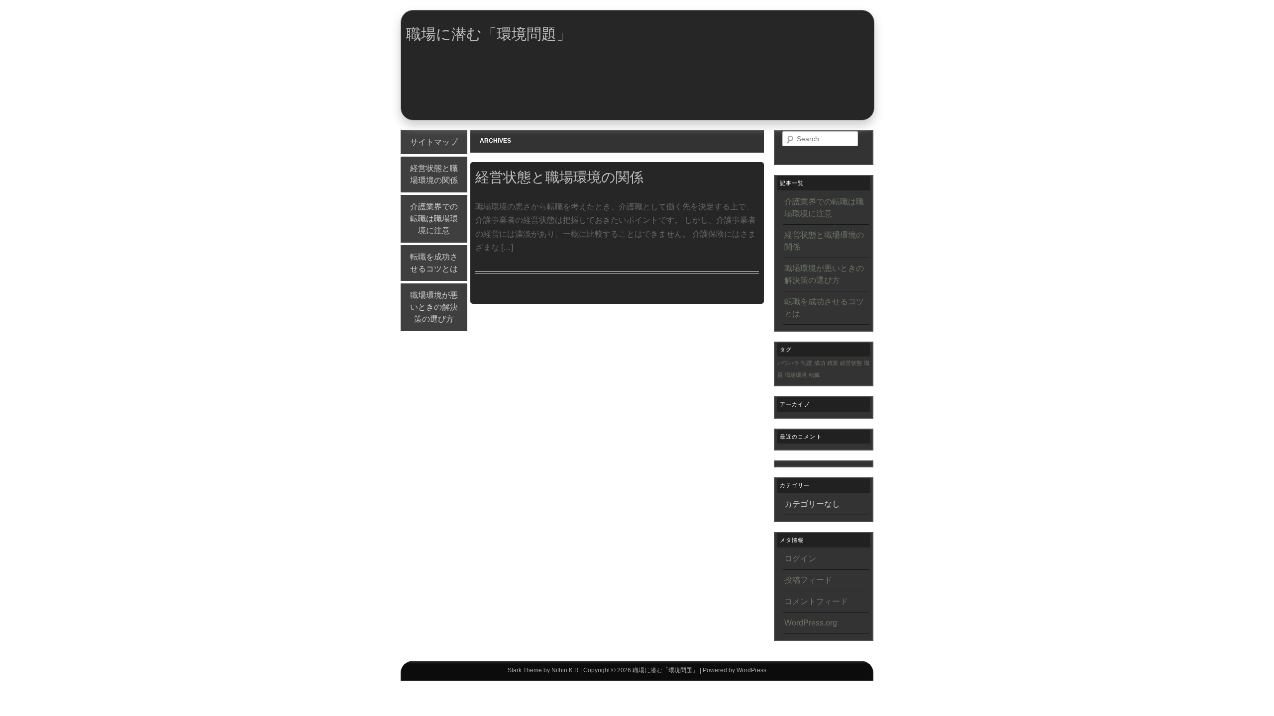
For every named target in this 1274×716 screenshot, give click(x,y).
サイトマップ (434, 142)
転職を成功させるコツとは (434, 263)
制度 (806, 363)
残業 (832, 363)
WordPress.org (810, 623)
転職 (814, 375)
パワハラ (788, 363)
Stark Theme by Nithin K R (543, 670)
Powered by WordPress (734, 670)
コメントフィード (816, 601)
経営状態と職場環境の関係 (434, 174)
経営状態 (851, 363)
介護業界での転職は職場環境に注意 (434, 218)
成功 (819, 363)
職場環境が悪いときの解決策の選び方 (434, 307)
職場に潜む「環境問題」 (488, 34)
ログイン (800, 558)
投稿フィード (808, 580)
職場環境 (796, 375)
